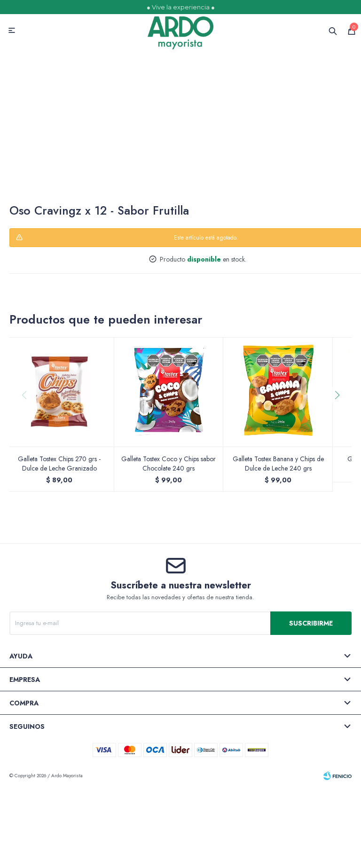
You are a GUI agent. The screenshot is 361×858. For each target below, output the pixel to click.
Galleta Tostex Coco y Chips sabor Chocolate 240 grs (168, 463)
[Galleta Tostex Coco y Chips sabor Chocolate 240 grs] (169, 392)
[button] (340, 414)
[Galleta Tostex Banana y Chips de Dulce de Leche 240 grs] (278, 392)
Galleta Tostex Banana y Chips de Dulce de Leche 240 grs (278, 463)
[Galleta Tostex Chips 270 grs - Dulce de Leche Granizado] (59, 392)
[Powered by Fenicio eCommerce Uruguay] (337, 776)
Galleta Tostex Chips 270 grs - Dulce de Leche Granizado (59, 463)
